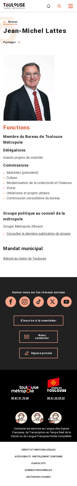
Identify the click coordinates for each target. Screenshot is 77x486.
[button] (70, 5)
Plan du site (38, 463)
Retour (13, 21)
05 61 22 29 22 (56, 398)
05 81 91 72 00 (20, 398)
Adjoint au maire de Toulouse (24, 258)
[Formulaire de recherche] (59, 6)
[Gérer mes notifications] (48, 6)
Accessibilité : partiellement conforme (38, 456)
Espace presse (41, 353)
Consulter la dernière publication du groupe (39, 234)
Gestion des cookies (38, 477)
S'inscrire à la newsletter (38, 320)
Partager (9, 42)
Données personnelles (38, 470)
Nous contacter (42, 337)
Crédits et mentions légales (38, 450)
